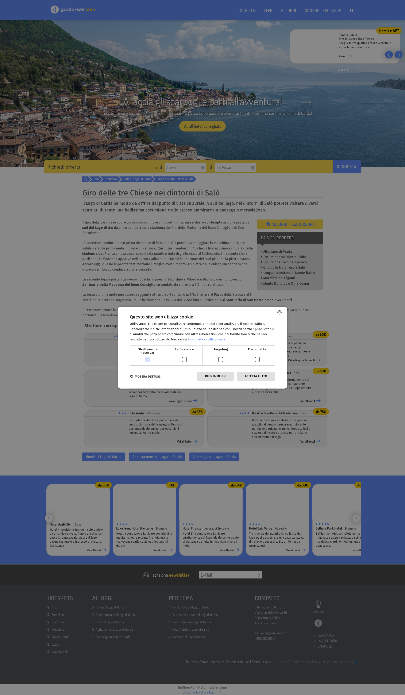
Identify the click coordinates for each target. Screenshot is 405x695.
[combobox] (279, 312)
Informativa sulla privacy (206, 339)
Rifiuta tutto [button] (215, 376)
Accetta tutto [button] (256, 376)
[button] (145, 376)
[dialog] (202, 347)
